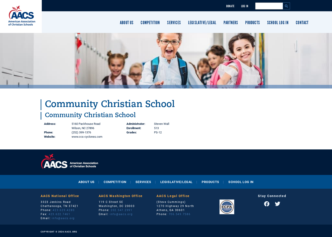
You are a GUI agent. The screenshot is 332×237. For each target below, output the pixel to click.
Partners (231, 22)
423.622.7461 (59, 214)
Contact (302, 22)
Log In (244, 6)
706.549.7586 (180, 214)
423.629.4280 (64, 210)
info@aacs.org (63, 218)
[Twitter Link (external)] (277, 203)
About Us (126, 22)
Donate (230, 6)
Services (174, 22)
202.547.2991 (122, 210)
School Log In (278, 22)
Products (252, 22)
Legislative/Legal (202, 22)
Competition (150, 22)
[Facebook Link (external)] (266, 203)
